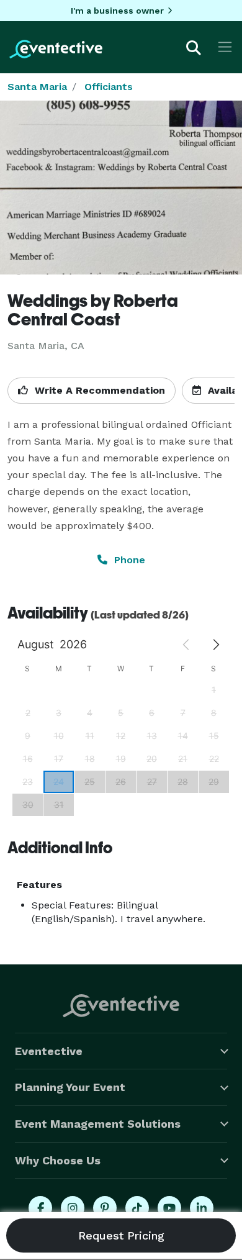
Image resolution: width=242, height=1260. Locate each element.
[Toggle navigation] (225, 47)
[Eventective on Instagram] (72, 1208)
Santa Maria (37, 87)
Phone (128, 560)
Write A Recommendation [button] (98, 390)
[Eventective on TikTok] (137, 1208)
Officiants (108, 87)
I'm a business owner (117, 11)
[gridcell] (58, 781)
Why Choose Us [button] (58, 1160)
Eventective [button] (49, 1051)
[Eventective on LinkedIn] (201, 1208)
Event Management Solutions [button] (98, 1123)
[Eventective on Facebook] (40, 1208)
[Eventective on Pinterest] (105, 1208)
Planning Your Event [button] (70, 1087)
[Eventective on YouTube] (169, 1208)
